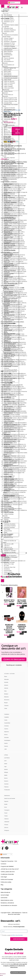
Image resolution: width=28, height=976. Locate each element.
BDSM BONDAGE (6, 287)
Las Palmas (7, 757)
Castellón (6, 717)
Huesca (6, 746)
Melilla (5, 775)
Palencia (6, 787)
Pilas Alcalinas (7, 535)
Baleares (6, 697)
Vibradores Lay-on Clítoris (8, 22)
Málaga (6, 772)
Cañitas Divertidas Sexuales (8, 515)
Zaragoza (6, 830)
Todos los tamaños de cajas (9, 541)
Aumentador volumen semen (9, 432)
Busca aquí (4, 11)
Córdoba (6, 726)
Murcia (5, 778)
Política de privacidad (17, 935)
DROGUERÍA (7, 350)
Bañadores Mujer (8, 237)
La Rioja (6, 755)
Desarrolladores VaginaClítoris (7, 55)
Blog (2, 885)
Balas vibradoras (5, 892)
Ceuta (5, 720)
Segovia (6, 801)
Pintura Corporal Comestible (7, 413)
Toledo (6, 816)
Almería (6, 685)
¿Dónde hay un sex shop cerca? (10, 869)
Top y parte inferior (9, 210)
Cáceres (6, 705)
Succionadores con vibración (8, 65)
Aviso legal (4, 877)
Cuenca (6, 728)
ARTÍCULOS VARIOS (6, 491)
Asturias (6, 688)
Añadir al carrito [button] (11, 605)
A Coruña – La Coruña (9, 673)
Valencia (6, 818)
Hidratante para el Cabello (8, 453)
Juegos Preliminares (9, 489)
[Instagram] (7, 848)
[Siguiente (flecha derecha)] (2, 975)
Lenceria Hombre (8, 265)
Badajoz (6, 694)
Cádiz (5, 708)
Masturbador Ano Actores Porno (10, 105)
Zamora (6, 827)
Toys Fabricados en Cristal (8, 155)
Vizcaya (6, 824)
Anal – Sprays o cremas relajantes (9, 403)
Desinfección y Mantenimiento (7, 458)
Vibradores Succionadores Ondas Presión (10, 35)
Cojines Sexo (7, 348)
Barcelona (6, 699)
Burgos (6, 702)
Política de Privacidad (7, 879)
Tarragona (6, 810)
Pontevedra (7, 789)
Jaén (5, 749)
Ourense (6, 784)
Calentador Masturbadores (7, 112)
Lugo (5, 766)
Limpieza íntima (8, 464)
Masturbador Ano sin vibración (9, 120)
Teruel (5, 813)
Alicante (6, 682)
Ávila (5, 691)
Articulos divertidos (9, 496)
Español (12, 2)
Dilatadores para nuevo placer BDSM (9, 302)
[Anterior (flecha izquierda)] (0, 975)
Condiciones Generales (7, 874)
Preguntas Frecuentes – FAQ (9, 861)
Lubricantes (4, 897)
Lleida (5, 763)
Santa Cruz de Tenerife (9, 798)
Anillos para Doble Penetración (8, 88)
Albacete (6, 679)
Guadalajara (7, 740)
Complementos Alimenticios (7, 437)
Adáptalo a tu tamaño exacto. (9, 553)
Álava (5, 676)
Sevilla (5, 804)
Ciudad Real (7, 723)
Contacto (3, 864)
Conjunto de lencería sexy (11, 222)
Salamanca (7, 795)
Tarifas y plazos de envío (8, 871)
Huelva (6, 743)
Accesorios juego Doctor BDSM (10, 296)
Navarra (6, 781)
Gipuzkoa (6, 731)
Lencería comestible (9, 285)
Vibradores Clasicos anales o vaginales (10, 25)
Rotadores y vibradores (7, 903)
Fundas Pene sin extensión (7, 92)
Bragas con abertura (9, 197)
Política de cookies (6, 882)
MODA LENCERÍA (6, 180)
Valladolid (6, 821)
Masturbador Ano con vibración (9, 123)
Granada (6, 737)
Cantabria (6, 714)
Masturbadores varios (7, 900)
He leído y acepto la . (12, 935)
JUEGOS (6, 466)
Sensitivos (6, 574)
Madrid (6, 769)
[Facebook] (2, 848)
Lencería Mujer (5, 895)
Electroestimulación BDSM (9, 176)
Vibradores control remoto (8, 32)
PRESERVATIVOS (8, 537)
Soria (5, 807)
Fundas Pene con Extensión (8, 95)
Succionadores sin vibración (8, 62)
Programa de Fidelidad (7, 866)
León (5, 760)
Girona (5, 734)
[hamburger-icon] (2, 6)
